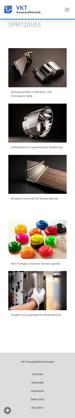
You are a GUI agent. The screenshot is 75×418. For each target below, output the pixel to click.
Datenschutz (38, 399)
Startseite (37, 374)
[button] (67, 9)
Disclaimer (37, 407)
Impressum (37, 390)
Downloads (37, 382)
